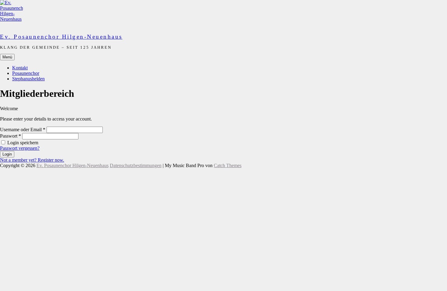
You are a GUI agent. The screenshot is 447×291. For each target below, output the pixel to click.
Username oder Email (22, 129)
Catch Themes (227, 165)
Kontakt (20, 67)
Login (7, 154)
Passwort (10, 135)
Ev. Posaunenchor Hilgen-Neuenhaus (61, 36)
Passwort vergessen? (20, 148)
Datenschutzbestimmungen (135, 165)
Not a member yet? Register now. (32, 160)
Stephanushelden (28, 78)
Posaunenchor (25, 73)
